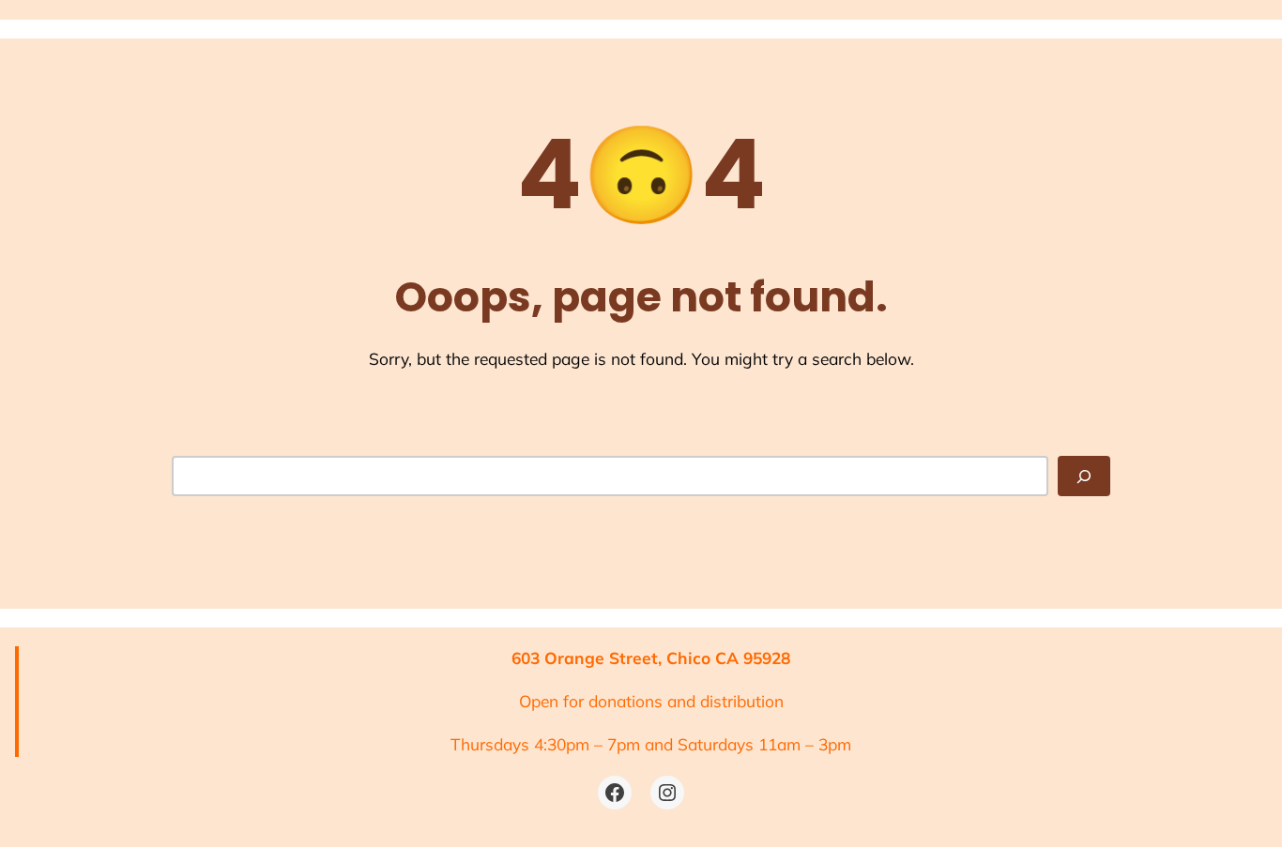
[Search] (1084, 475)
